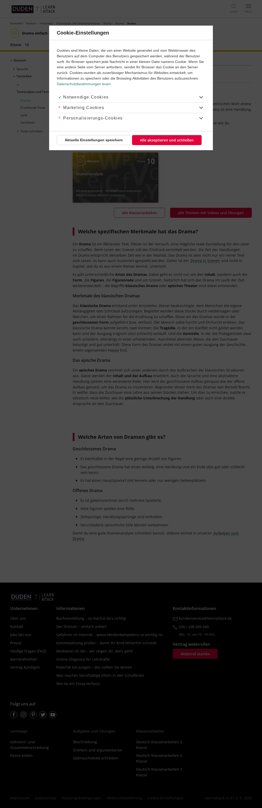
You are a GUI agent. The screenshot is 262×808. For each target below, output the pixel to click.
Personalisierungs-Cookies (93, 118)
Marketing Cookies (83, 107)
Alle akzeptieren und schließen (167, 140)
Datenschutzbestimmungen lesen (84, 84)
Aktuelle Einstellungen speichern (94, 140)
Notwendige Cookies (86, 97)
